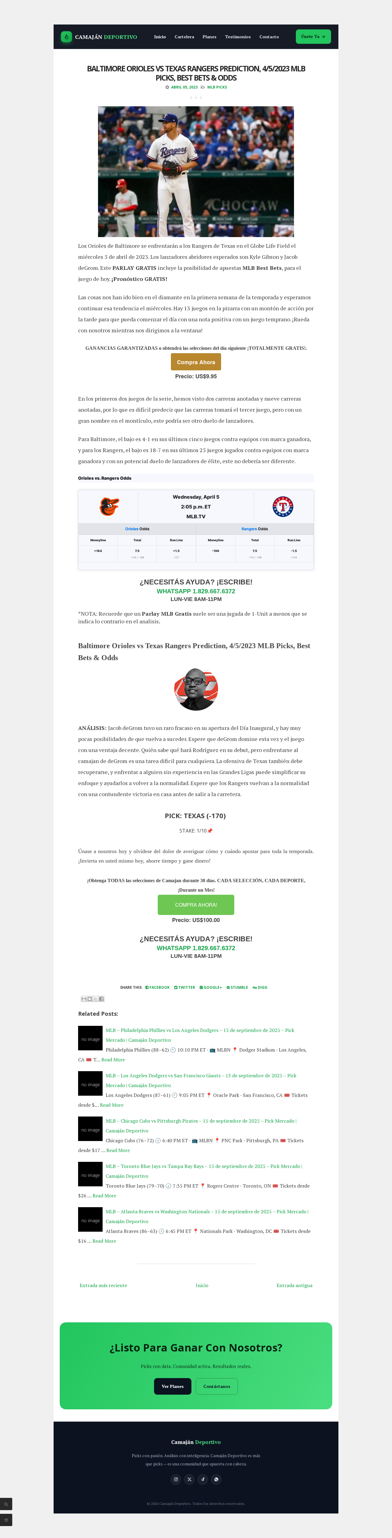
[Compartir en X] (95, 999)
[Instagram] (176, 1479)
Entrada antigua (294, 1285)
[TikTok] (203, 1479)
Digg (262, 987)
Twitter (186, 987)
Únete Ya (310, 36)
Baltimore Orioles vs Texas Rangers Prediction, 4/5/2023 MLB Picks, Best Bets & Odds (196, 73)
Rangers (249, 529)
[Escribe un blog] (90, 999)
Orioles (131, 529)
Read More (113, 1059)
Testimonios (238, 37)
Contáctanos (216, 1386)
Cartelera (184, 37)
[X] (189, 1479)
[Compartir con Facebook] (101, 999)
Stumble (239, 987)
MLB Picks (217, 87)
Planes (210, 37)
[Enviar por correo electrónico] (84, 999)
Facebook (159, 987)
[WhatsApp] (216, 1479)
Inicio (160, 37)
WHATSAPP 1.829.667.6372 (196, 591)
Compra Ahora (196, 362)
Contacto (269, 37)
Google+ (212, 987)
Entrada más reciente (103, 1285)
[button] (196, 905)
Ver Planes (173, 1386)
